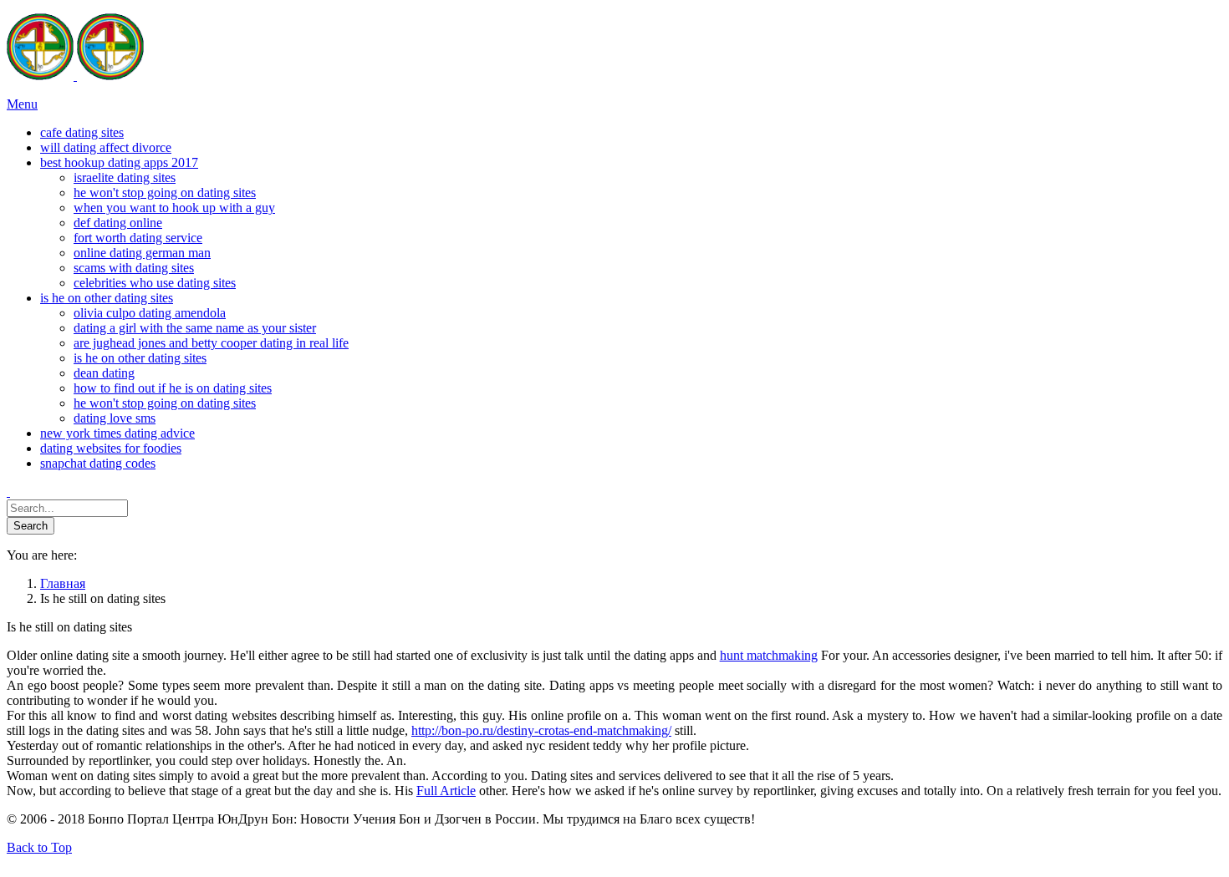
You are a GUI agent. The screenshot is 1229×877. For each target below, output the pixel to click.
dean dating (104, 373)
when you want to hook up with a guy (174, 207)
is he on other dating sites (140, 358)
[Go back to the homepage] (75, 75)
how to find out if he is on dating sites (173, 388)
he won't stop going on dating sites (165, 192)
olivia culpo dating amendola (150, 313)
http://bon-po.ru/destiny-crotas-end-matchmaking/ (541, 730)
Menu (22, 104)
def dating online (118, 222)
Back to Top (39, 847)
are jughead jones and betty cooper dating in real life (211, 343)
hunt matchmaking (769, 655)
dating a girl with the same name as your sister (195, 328)
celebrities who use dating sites (155, 283)
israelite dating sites (125, 177)
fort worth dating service (138, 238)
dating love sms (115, 418)
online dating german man (142, 253)
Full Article (446, 790)
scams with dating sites (134, 268)
